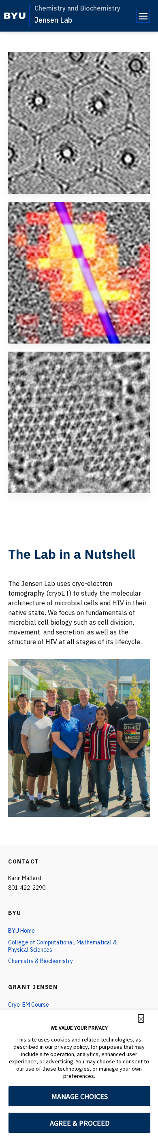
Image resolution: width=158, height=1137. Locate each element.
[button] (141, 1018)
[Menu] (143, 16)
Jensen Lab (53, 20)
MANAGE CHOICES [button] (79, 1096)
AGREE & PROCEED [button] (79, 1123)
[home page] (15, 16)
